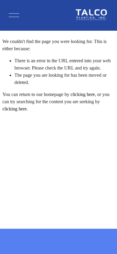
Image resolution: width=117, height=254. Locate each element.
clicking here (82, 94)
